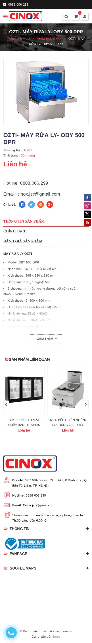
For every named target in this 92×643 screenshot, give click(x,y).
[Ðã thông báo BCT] (46, 543)
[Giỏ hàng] (76, 17)
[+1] (49, 204)
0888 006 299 (17, 4)
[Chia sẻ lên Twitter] (31, 204)
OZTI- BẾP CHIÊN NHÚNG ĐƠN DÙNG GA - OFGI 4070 (67, 425)
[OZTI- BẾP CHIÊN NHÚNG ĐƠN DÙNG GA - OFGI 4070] (68, 390)
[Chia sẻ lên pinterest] (40, 204)
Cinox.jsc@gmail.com (38, 505)
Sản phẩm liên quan (29, 359)
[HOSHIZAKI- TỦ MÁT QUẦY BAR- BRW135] (24, 390)
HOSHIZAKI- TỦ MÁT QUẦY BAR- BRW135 (24, 422)
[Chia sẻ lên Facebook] (22, 204)
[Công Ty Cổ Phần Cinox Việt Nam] (25, 16)
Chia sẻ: (9, 204)
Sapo (56, 636)
